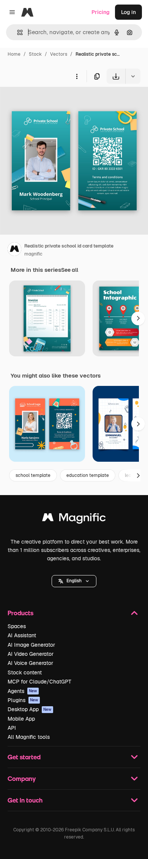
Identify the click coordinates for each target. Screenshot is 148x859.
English (74, 581)
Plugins (23, 700)
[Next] (138, 318)
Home (14, 54)
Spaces (17, 626)
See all (69, 269)
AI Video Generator (31, 654)
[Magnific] (74, 519)
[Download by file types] (132, 76)
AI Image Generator (31, 644)
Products (20, 613)
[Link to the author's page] (14, 250)
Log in (128, 12)
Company (22, 778)
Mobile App (21, 718)
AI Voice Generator (30, 663)
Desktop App (30, 709)
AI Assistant (22, 635)
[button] (74, 581)
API (12, 727)
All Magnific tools (29, 737)
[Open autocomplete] (16, 32)
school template (33, 475)
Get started (24, 757)
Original (48, 101)
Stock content (25, 672)
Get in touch (25, 800)
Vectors (58, 54)
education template (87, 475)
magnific (33, 254)
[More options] (76, 76)
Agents (22, 691)
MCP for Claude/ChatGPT (39, 681)
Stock (35, 54)
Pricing (100, 12)
